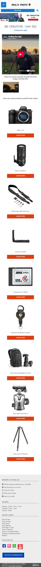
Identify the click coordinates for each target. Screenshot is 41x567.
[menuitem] (3, 4)
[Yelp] (14, 546)
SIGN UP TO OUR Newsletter (13, 555)
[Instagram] (9, 546)
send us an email (9, 496)
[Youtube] (20, 547)
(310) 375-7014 (9, 490)
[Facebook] (4, 546)
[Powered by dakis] (36, 565)
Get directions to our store (12, 487)
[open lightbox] (11, 87)
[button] (3, 4)
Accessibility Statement (15, 566)
